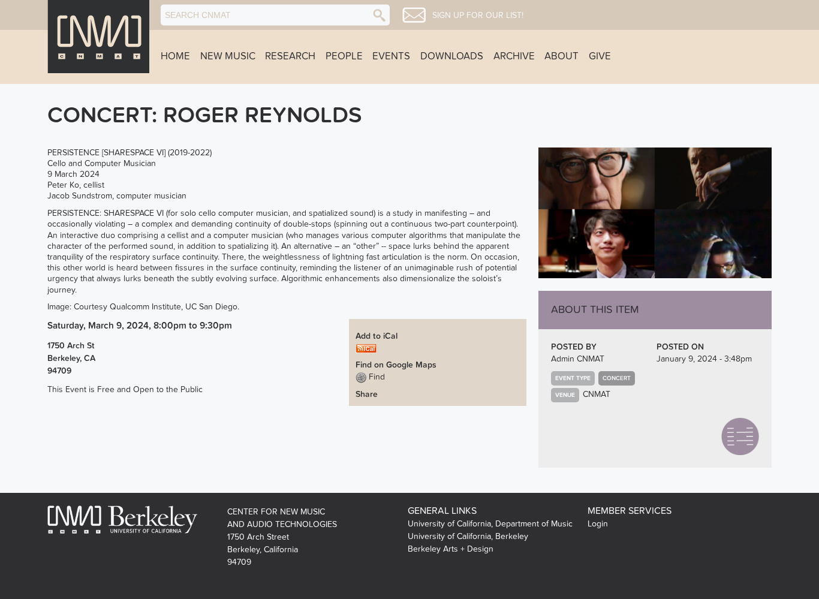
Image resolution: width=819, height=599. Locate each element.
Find (375, 377)
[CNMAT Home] (98, 36)
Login (598, 524)
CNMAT (596, 394)
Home (175, 56)
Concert (617, 378)
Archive (514, 56)
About (561, 56)
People (344, 56)
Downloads (451, 56)
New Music (227, 56)
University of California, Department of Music (490, 524)
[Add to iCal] (366, 348)
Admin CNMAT (577, 359)
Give (600, 56)
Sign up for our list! (477, 15)
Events (391, 56)
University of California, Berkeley (468, 536)
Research (290, 56)
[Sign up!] (414, 15)
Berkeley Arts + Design (450, 549)
